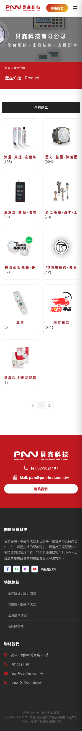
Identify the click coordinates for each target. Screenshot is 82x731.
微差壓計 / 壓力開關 (22, 593)
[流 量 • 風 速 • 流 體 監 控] (20, 136)
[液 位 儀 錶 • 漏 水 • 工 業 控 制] (61, 191)
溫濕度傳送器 (17, 615)
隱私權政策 (48, 569)
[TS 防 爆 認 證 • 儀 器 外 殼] (61, 247)
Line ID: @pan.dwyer (26, 682)
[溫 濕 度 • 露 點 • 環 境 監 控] (20, 191)
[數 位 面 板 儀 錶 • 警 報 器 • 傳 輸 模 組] (20, 247)
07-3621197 (20, 664)
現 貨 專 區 (61, 322)
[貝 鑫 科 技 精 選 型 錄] (20, 357)
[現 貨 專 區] (61, 302)
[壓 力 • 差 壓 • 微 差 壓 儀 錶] (61, 136)
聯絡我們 (57, 8)
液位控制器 (16, 626)
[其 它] (20, 302)
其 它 (20, 322)
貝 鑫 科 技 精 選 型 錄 (20, 377)
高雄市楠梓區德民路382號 (29, 655)
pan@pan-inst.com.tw (27, 673)
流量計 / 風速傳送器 (22, 604)
